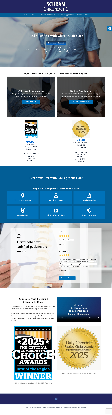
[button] (109, 28)
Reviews (79, 15)
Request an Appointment (66, 15)
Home (25, 15)
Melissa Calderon (64, 251)
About (87, 15)
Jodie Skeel (62, 232)
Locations (33, 15)
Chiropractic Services (48, 15)
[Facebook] (56, 399)
